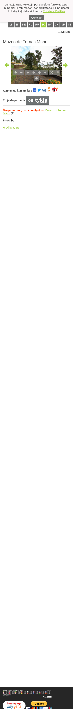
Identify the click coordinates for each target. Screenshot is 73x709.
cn (56, 24)
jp (63, 24)
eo (43, 24)
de (24, 24)
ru (37, 24)
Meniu (65, 32)
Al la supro (12, 127)
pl (30, 24)
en (17, 24)
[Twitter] (39, 90)
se (69, 24)
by (50, 24)
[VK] (44, 90)
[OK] (49, 90)
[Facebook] (34, 90)
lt (10, 24)
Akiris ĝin (36, 17)
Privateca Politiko (54, 11)
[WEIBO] (55, 90)
